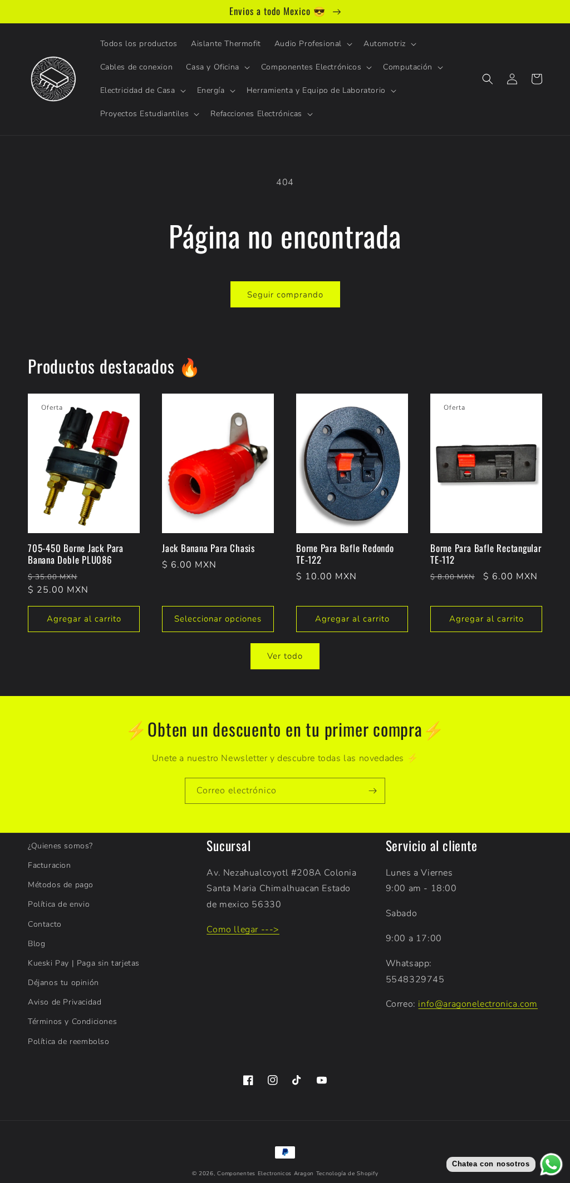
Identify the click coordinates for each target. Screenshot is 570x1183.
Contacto (45, 924)
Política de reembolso (69, 1041)
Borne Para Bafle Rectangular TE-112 (486, 554)
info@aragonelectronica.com (478, 1004)
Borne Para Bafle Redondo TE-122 (345, 554)
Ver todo (285, 656)
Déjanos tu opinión (63, 982)
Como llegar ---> (243, 929)
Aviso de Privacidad (64, 1002)
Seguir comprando (285, 294)
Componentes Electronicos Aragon (265, 1173)
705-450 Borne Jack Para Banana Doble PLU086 (76, 554)
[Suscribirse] (372, 791)
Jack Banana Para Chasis (208, 548)
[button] (312, 44)
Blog (36, 943)
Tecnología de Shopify (347, 1173)
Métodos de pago (61, 884)
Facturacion (49, 865)
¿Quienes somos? (60, 846)
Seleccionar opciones (218, 618)
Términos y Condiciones (72, 1021)
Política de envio (59, 904)
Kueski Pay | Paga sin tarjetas (84, 963)
